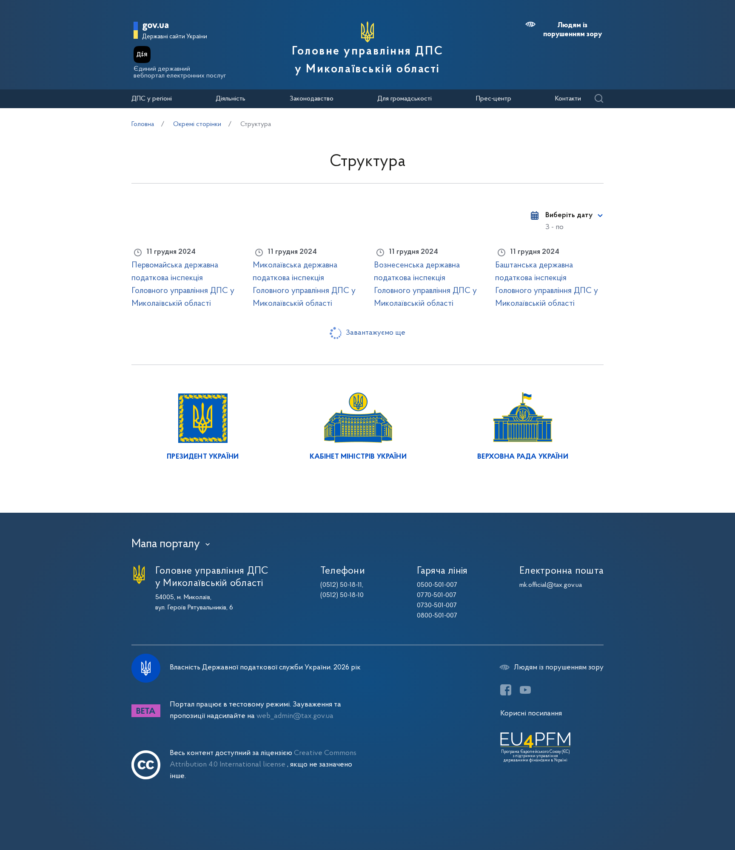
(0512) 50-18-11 (341, 585)
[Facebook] (505, 689)
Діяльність (230, 98)
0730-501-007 (437, 605)
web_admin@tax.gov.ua (294, 716)
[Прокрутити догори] (692, 815)
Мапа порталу (165, 544)
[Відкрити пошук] (599, 99)
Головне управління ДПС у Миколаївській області (367, 60)
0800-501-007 (437, 615)
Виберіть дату (569, 215)
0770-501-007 (436, 595)
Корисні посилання (531, 713)
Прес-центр (493, 98)
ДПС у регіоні (151, 98)
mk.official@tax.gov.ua (550, 585)
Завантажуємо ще (375, 332)
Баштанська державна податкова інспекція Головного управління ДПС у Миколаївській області (546, 284)
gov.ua (155, 26)
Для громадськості (404, 98)
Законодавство (311, 98)
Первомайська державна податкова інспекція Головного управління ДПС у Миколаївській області (182, 284)
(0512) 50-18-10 (342, 595)
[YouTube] (525, 689)
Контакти (568, 98)
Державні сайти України (174, 37)
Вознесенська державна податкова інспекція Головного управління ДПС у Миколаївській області (425, 284)
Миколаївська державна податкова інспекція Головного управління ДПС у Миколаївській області (304, 284)
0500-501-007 (437, 585)
